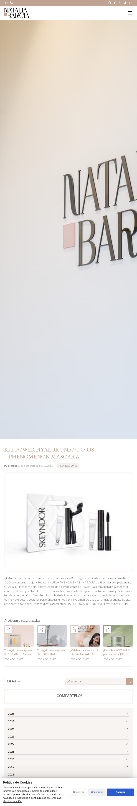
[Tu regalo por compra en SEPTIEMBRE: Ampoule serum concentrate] (19, 636)
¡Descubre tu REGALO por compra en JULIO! (116, 652)
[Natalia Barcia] (16, 13)
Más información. (12, 801)
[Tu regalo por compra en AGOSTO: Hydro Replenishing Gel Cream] (52, 636)
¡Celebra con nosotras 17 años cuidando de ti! (84, 652)
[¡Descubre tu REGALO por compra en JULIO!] (118, 636)
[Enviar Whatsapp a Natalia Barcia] (6, 3)
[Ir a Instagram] (120, 3)
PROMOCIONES (68, 465)
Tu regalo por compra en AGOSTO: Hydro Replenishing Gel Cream (51, 652)
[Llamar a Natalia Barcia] (11, 3)
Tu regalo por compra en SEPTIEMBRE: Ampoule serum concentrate (18, 652)
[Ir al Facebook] (115, 3)
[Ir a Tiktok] (125, 3)
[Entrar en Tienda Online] (109, 3)
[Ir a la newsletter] (130, 3)
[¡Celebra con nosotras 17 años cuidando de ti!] (85, 636)
